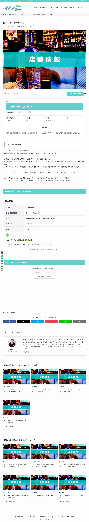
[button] (9, 321)
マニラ (5, 461)
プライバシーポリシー (59, 516)
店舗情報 (44, 128)
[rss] (83, 1)
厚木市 (67, 501)
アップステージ (35, 461)
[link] (24, 352)
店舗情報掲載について (46, 516)
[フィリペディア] (12, 7)
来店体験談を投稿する (44, 276)
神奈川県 (18, 26)
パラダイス (62, 386)
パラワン (61, 492)
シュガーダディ (7, 386)
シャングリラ (7, 492)
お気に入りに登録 (75, 94)
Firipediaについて (20, 516)
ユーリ (11, 349)
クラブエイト (35, 386)
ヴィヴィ (61, 461)
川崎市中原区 (40, 500)
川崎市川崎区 (12, 501)
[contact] (85, 1)
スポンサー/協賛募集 (32, 516)
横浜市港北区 (40, 471)
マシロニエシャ (35, 492)
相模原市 (12, 26)
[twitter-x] (80, 1)
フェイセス (6, 417)
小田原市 (11, 471)
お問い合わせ (70, 516)
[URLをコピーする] (79, 321)
